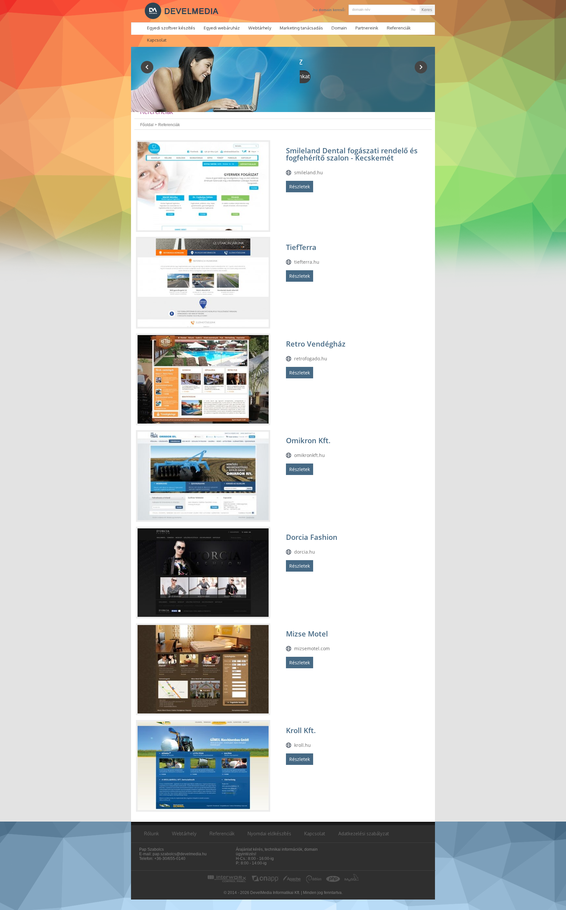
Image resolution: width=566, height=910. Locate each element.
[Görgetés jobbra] (421, 67)
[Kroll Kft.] (203, 766)
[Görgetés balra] (147, 67)
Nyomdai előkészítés (269, 833)
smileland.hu (308, 172)
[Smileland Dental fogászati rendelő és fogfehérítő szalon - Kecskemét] (203, 186)
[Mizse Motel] (203, 669)
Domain (339, 27)
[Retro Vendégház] (203, 379)
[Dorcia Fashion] (203, 572)
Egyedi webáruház (222, 27)
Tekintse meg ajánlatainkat (353, 76)
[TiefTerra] (203, 283)
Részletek (299, 186)
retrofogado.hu (310, 358)
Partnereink (366, 27)
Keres (427, 10)
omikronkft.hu (309, 455)
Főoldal (147, 125)
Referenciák (399, 27)
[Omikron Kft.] (203, 476)
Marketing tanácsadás (301, 27)
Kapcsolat (314, 833)
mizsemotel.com (312, 648)
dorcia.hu (304, 552)
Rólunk (151, 833)
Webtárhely (259, 27)
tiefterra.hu (306, 262)
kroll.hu (302, 745)
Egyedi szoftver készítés (171, 27)
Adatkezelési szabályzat (363, 833)
